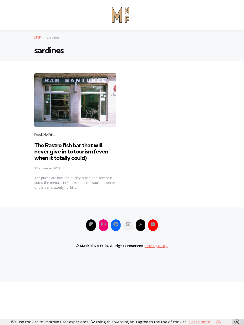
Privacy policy (156, 245)
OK (218, 322)
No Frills (49, 134)
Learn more (199, 322)
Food (38, 134)
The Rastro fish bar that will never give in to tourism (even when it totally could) (71, 151)
